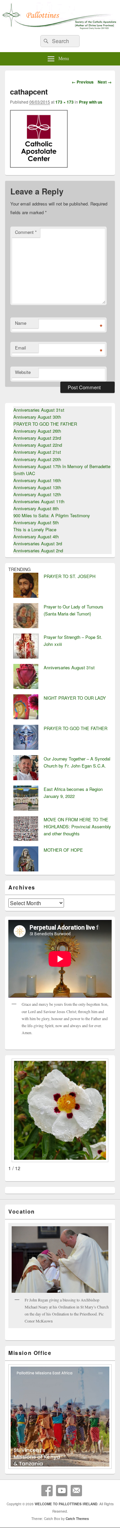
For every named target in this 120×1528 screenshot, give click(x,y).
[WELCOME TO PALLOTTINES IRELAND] (60, 28)
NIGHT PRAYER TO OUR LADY (75, 698)
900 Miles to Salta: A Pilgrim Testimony (51, 515)
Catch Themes (77, 1518)
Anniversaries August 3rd (37, 543)
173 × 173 (64, 102)
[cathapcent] (39, 165)
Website (23, 372)
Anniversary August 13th (37, 487)
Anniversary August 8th (36, 508)
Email (20, 347)
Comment (26, 232)
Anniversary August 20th (37, 459)
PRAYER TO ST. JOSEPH (69, 576)
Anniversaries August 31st (38, 410)
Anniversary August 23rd (37, 438)
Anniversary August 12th (37, 494)
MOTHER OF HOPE (63, 850)
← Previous (83, 82)
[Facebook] (47, 1490)
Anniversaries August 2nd (38, 550)
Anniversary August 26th (37, 431)
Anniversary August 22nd (37, 445)
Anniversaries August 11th (38, 501)
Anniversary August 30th (37, 417)
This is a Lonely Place (34, 529)
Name (20, 323)
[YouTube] (61, 1490)
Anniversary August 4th (36, 536)
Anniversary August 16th (37, 480)
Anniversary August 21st (37, 452)
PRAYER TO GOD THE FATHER (45, 424)
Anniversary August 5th (36, 522)
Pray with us (90, 102)
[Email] (76, 1490)
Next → (105, 82)
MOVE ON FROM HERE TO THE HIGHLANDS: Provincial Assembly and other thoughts (77, 826)
